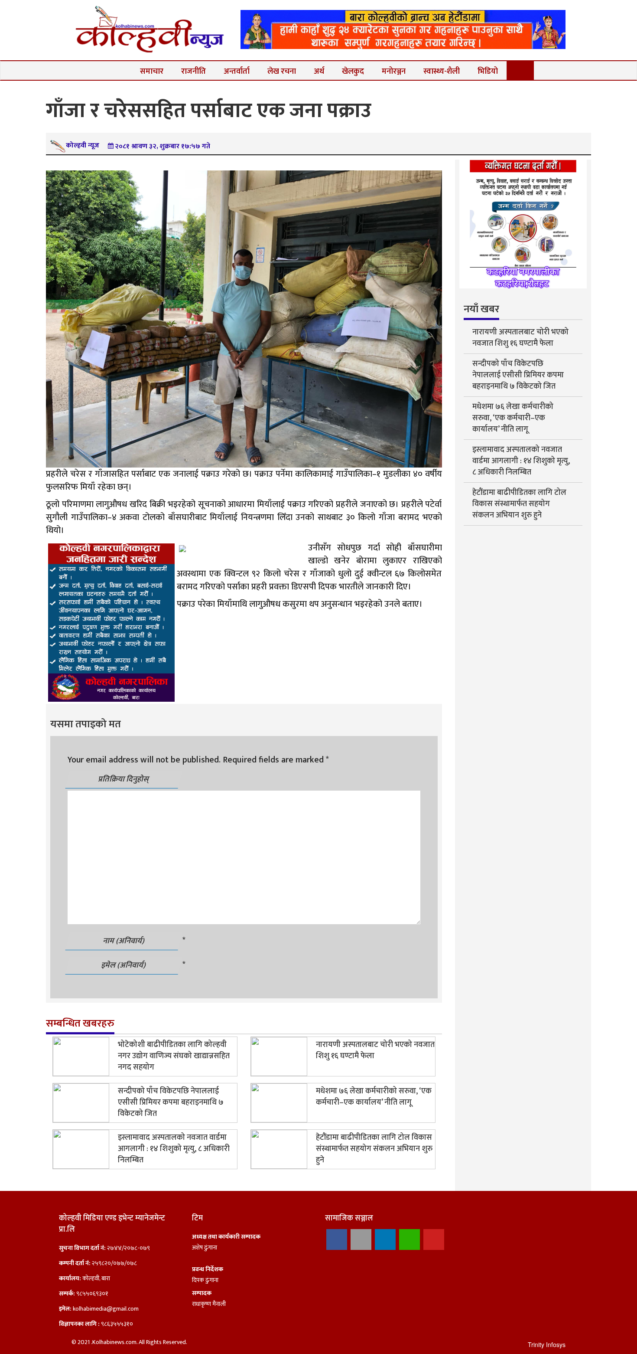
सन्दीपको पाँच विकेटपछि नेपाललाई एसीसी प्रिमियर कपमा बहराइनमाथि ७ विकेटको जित (171, 1102)
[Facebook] (336, 1239)
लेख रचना (281, 71)
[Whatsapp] (409, 1239)
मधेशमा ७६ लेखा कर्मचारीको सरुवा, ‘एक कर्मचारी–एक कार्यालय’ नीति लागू (374, 1097)
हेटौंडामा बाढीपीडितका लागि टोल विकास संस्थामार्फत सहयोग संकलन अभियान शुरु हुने (374, 1149)
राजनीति (193, 71)
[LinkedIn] (385, 1239)
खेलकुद (353, 71)
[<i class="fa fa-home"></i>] (117, 70)
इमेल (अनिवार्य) (124, 965)
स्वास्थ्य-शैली (441, 71)
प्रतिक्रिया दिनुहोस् (124, 779)
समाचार (151, 71)
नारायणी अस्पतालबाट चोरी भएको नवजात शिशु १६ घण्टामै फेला (375, 1050)
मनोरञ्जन (394, 71)
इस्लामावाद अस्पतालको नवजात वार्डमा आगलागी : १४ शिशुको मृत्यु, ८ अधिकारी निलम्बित (174, 1149)
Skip (598, 15)
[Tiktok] (361, 1239)
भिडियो (488, 71)
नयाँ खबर (481, 309)
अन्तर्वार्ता (237, 71)
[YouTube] (433, 1239)
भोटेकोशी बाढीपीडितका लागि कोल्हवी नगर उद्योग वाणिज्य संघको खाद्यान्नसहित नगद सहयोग (174, 1056)
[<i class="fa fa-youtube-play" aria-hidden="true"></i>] (520, 70)
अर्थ (319, 71)
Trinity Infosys (547, 1344)
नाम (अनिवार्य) (123, 941)
